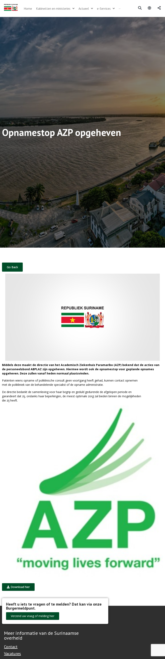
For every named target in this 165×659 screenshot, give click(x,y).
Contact (11, 646)
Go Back (12, 267)
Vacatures (12, 653)
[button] (18, 587)
